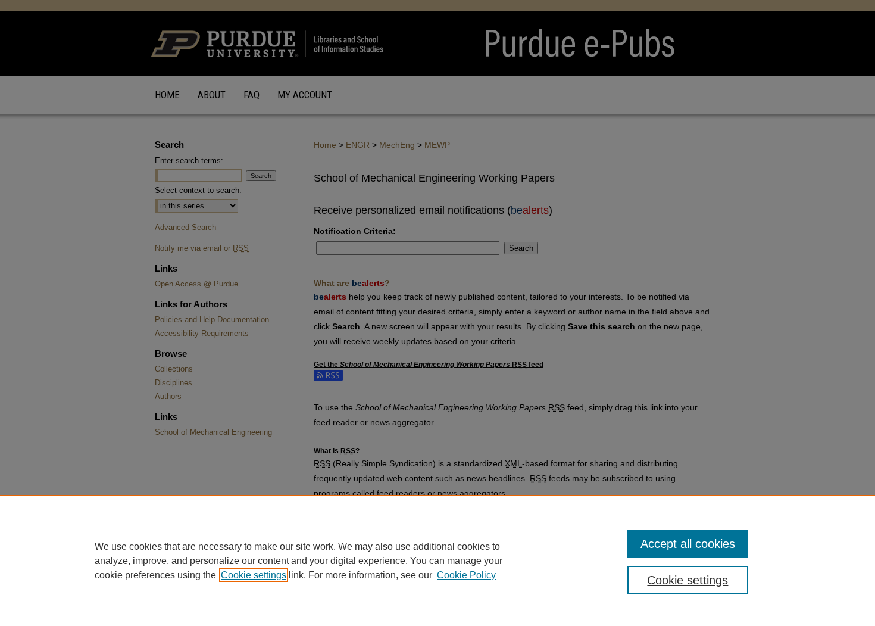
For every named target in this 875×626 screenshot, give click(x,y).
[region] (437, 560)
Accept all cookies (687, 543)
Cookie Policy (466, 575)
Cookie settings (253, 575)
